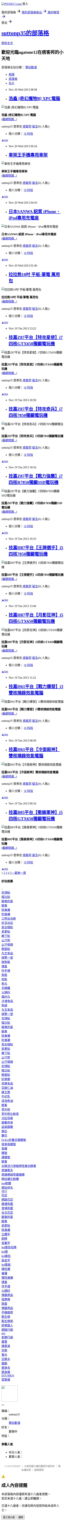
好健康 (5, 1079)
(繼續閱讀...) (9, 119)
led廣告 (6, 1256)
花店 (4, 1195)
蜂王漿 (5, 1092)
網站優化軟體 (10, 1179)
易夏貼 (5, 931)
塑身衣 (5, 1367)
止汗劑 (5, 940)
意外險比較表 (10, 1113)
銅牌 (4, 1238)
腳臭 (4, 905)
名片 (11, 83)
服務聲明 (39, 1470)
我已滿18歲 (9, 1517)
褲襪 (4, 1273)
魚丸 (4, 983)
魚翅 (4, 1005)
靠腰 (4, 1148)
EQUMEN (7, 1375)
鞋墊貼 (5, 949)
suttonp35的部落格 (25, 33)
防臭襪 (5, 914)
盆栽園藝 (7, 1126)
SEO (4, 1191)
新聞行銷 (7, 1337)
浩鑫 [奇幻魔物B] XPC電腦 (34, 98)
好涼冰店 (7, 923)
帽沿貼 (5, 896)
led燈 (4, 1251)
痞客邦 (27, 126)
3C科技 (28, 133)
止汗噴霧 (7, 944)
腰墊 (4, 1153)
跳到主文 (7, 43)
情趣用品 (7, 1295)
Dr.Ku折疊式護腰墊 (13, 1139)
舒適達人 (7, 1325)
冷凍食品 (7, 1001)
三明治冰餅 (8, 918)
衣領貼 (5, 892)
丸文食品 (7, 953)
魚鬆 (4, 975)
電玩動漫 (31, 67)
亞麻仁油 (7, 1087)
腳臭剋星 (7, 901)
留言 (35, 126)
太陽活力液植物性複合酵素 (18, 1166)
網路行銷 (7, 1329)
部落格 (13, 78)
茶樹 (4, 1350)
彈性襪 (5, 1269)
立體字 (5, 1234)
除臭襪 (5, 909)
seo (3, 1333)
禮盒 (4, 966)
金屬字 (5, 1243)
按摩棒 (5, 1299)
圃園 (4, 1363)
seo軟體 (6, 1183)
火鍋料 (5, 992)
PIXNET (17, 1466)
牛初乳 (5, 1096)
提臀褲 (5, 1379)
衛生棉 (5, 1316)
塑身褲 (5, 1372)
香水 (4, 1354)
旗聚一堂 (7, 957)
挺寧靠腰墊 (8, 1144)
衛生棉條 (7, 1321)
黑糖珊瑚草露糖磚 (13, 1174)
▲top (4, 140)
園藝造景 (7, 1122)
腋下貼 (5, 936)
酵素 (4, 1105)
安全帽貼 (7, 927)
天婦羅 (5, 988)
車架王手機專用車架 (28, 155)
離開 (20, 1517)
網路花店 (7, 1199)
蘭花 (4, 1135)
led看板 (6, 1264)
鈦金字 (5, 1260)
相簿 (11, 74)
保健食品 (7, 1083)
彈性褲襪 (7, 1277)
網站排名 (7, 1187)
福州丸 (5, 996)
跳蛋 (4, 1303)
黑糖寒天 (7, 1170)
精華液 (5, 1346)
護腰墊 (5, 1157)
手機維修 (7, 1312)
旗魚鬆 (5, 962)
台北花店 (7, 1212)
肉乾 (4, 979)
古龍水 (5, 1359)
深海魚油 (7, 1100)
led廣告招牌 (8, 1247)
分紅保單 (7, 1118)
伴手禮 (5, 970)
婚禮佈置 (7, 1203)
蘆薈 (4, 1341)
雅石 (4, 1131)
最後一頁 (20, 872)
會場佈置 (7, 1208)
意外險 (5, 1109)
